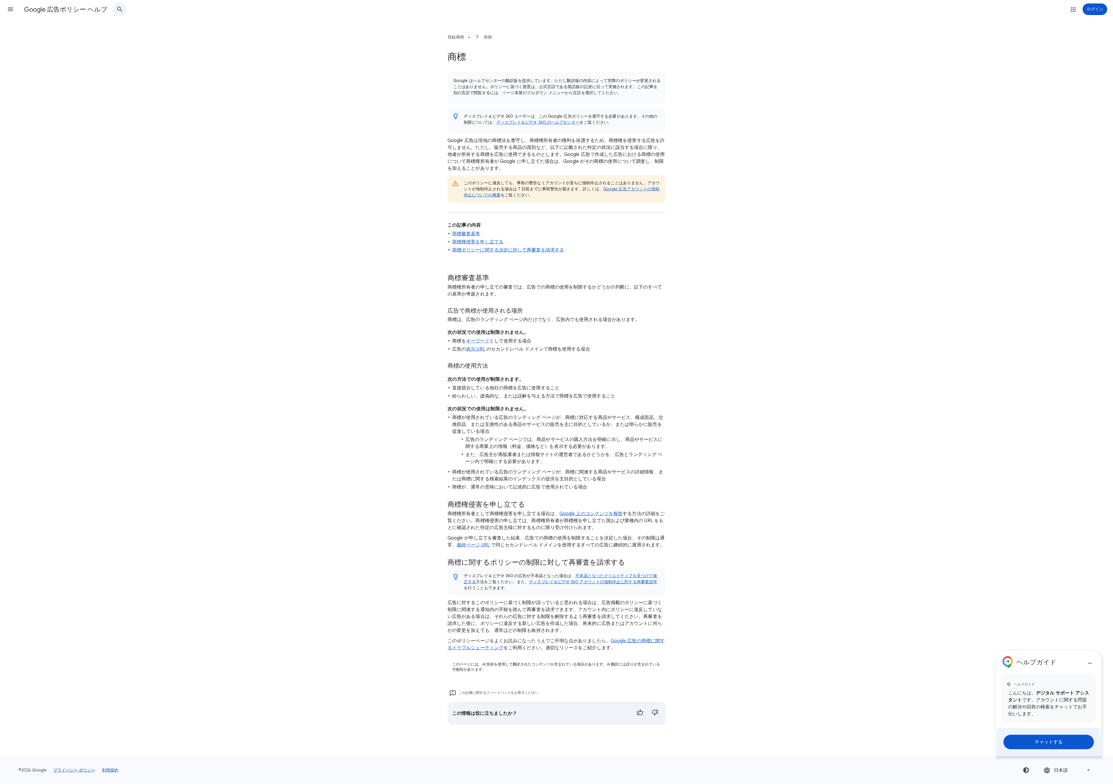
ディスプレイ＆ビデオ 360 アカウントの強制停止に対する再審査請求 (593, 581)
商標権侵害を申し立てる (477, 242)
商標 (488, 37)
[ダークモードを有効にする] (1026, 770)
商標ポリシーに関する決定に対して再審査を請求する (508, 250)
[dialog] (1048, 703)
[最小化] (1089, 660)
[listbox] (1067, 770)
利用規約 (110, 770)
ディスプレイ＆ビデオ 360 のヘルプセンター (538, 122)
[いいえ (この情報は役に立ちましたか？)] (655, 713)
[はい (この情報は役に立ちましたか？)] (640, 713)
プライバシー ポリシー (74, 770)
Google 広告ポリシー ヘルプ (66, 9)
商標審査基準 (466, 234)
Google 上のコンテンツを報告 (591, 514)
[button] (10, 9)
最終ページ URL (473, 545)
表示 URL (475, 349)
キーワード (477, 341)
